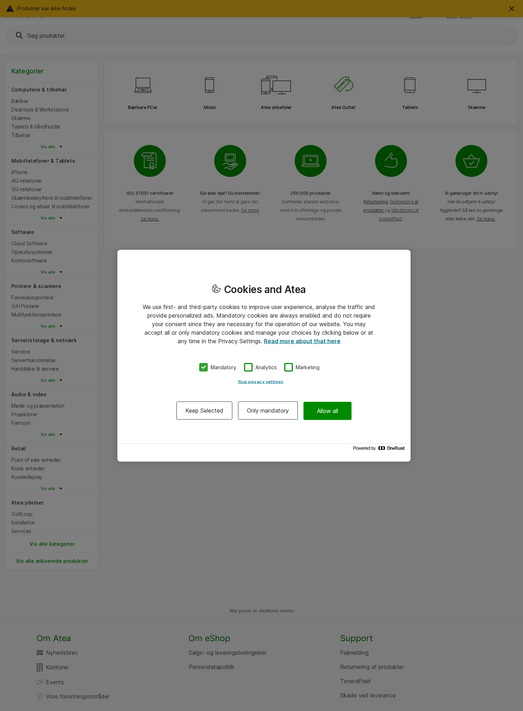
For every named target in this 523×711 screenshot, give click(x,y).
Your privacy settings (261, 381)
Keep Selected (204, 410)
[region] (264, 355)
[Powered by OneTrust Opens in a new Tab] (380, 449)
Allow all (327, 410)
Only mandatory (268, 410)
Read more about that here (302, 340)
